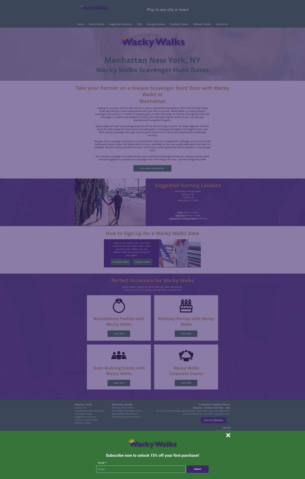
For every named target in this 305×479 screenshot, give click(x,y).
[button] (228, 435)
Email (101, 463)
